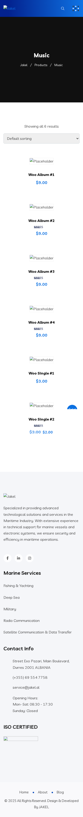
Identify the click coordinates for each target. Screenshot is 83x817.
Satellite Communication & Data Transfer (37, 632)
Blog (60, 792)
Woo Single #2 (41, 419)
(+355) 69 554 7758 (30, 677)
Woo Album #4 (41, 322)
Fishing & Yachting (18, 585)
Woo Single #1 (41, 373)
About (42, 792)
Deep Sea (11, 597)
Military (9, 609)
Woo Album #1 (41, 174)
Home (24, 792)
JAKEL (44, 807)
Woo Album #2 (41, 220)
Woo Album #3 (41, 271)
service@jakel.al (26, 687)
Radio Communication (21, 620)
